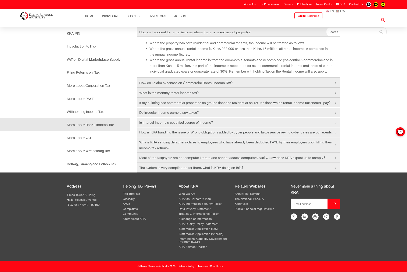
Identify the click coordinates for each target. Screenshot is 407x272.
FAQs (126, 203)
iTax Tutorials (131, 193)
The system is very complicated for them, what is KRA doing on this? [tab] (191, 168)
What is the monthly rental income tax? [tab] (169, 93)
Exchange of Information (195, 218)
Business (134, 16)
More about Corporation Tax (88, 85)
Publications (304, 4)
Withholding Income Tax (85, 111)
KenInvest (241, 203)
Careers (288, 4)
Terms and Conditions (210, 266)
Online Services (308, 15)
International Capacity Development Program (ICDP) (203, 240)
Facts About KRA (134, 218)
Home (89, 16)
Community (130, 213)
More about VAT (79, 138)
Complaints (130, 209)
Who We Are (187, 193)
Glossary (129, 199)
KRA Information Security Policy (200, 203)
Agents (180, 16)
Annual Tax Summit (247, 193)
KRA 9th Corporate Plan (195, 199)
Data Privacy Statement (194, 209)
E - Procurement (270, 4)
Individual (110, 16)
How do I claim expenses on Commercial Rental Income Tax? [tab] (186, 83)
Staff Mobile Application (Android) (201, 234)
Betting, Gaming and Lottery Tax (91, 164)
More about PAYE (80, 99)
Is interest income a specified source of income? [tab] (176, 122)
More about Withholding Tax (88, 151)
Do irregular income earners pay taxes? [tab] (169, 112)
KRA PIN (73, 33)
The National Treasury (249, 199)
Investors (157, 16)
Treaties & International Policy (199, 213)
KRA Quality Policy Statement (198, 224)
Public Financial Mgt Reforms (254, 209)
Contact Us (356, 4)
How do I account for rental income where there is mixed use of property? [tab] (195, 32)
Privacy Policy (187, 266)
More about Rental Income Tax (90, 125)
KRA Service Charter (193, 246)
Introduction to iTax (81, 46)
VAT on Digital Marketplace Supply (93, 59)
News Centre (324, 4)
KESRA (340, 4)
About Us (250, 4)
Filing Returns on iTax (83, 72)
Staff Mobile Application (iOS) (198, 228)
